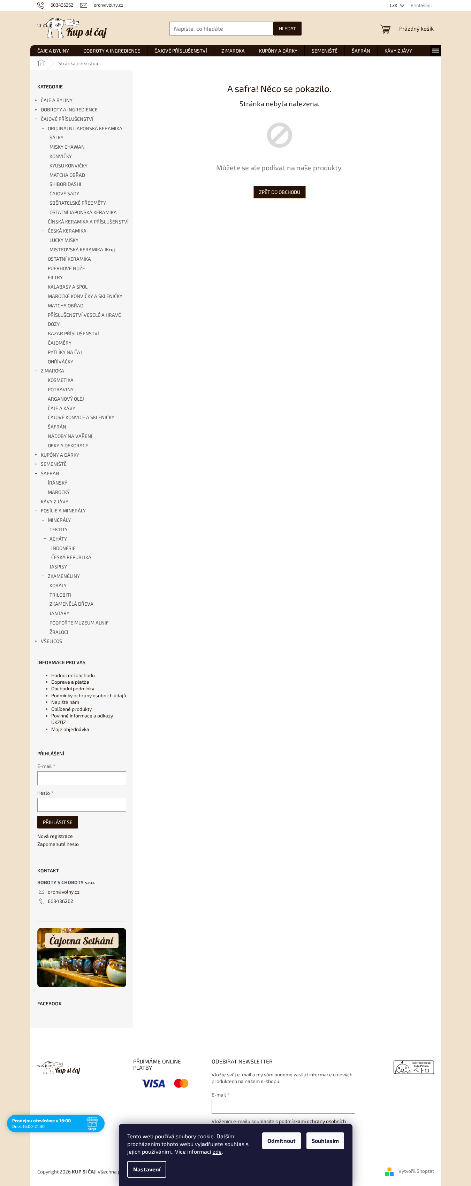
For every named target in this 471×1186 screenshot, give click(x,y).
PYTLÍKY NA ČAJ (65, 352)
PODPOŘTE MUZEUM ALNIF (79, 623)
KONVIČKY (61, 156)
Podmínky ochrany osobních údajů (88, 695)
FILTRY (55, 277)
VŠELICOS (51, 641)
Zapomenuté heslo (58, 844)
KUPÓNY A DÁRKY (60, 455)
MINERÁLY (59, 520)
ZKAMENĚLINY (64, 576)
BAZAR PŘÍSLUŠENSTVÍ (73, 333)
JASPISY (58, 567)
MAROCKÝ (59, 492)
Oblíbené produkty (71, 709)
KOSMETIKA (61, 380)
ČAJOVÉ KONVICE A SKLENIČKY (81, 417)
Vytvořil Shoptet (416, 1171)
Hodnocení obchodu (73, 675)
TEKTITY (59, 529)
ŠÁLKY (56, 137)
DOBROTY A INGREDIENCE (69, 109)
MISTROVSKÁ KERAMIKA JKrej (82, 249)
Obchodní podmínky (72, 688)
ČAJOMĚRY (59, 343)
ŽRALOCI (59, 632)
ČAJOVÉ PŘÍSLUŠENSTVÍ (67, 119)
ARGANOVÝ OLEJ (66, 399)
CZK (394, 5)
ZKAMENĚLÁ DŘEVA (71, 604)
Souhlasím (325, 1140)
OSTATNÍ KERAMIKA (69, 259)
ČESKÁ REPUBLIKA (71, 557)
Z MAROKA (52, 371)
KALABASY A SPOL (68, 287)
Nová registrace (55, 836)
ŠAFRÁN (57, 427)
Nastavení (146, 1169)
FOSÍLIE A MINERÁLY (63, 510)
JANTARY (59, 613)
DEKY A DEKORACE (68, 445)
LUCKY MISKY (64, 240)
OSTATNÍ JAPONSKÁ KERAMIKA (83, 212)
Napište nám (65, 702)
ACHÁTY (58, 539)
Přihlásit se (58, 822)
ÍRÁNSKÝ (57, 483)
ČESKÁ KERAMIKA (67, 231)
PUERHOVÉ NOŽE (66, 268)
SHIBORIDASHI (65, 184)
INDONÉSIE (63, 548)
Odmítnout (281, 1140)
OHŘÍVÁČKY (60, 361)
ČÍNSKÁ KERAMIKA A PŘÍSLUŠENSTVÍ (88, 222)
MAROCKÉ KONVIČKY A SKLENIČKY (85, 296)
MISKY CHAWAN (67, 147)
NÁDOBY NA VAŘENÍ (70, 436)
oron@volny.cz (63, 892)
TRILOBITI (60, 595)
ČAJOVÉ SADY (64, 193)
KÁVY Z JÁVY (54, 501)
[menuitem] (53, 50)
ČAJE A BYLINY (57, 100)
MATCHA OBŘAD (67, 175)
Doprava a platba (70, 682)
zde (217, 1151)
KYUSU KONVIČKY (69, 165)
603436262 (60, 901)
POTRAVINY (61, 389)
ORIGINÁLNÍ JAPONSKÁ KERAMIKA (85, 128)
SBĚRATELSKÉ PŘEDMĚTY (78, 203)
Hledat (287, 28)
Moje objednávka (70, 729)
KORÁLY (58, 585)
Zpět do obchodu (279, 192)
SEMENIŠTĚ (54, 464)
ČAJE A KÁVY (61, 408)
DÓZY (54, 324)
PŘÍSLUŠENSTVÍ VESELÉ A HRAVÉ (84, 315)
